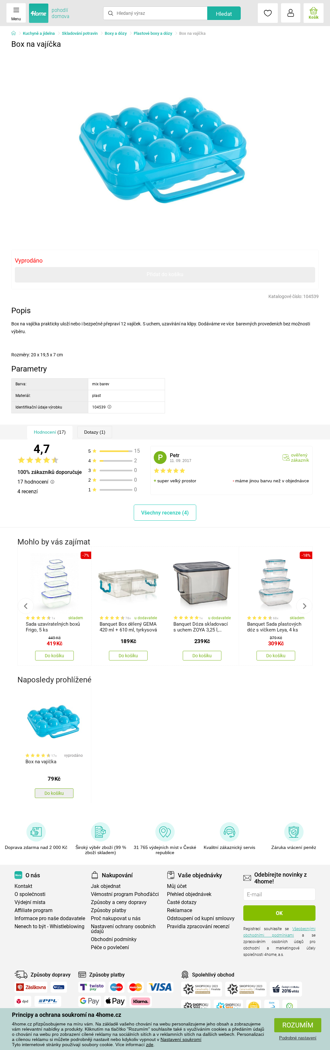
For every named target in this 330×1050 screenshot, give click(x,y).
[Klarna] (141, 1001)
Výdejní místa (30, 902)
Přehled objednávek (189, 894)
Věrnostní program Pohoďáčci (125, 894)
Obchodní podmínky (114, 939)
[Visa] (160, 987)
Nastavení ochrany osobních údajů (123, 929)
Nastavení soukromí (180, 1039)
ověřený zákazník (300, 457)
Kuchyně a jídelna (39, 33)
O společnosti (30, 894)
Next (304, 606)
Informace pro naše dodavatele (50, 918)
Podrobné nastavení (297, 1038)
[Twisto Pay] (91, 987)
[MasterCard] (136, 987)
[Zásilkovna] (31, 987)
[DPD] (23, 1001)
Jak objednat (106, 886)
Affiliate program (34, 910)
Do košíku (54, 655)
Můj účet (177, 886)
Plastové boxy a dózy (153, 33)
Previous (26, 606)
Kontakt (23, 886)
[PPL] (48, 1001)
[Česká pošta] (59, 987)
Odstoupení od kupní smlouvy (201, 918)
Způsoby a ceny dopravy (119, 902)
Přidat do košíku (165, 274)
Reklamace (179, 910)
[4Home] (15, 33)
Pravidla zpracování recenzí (198, 926)
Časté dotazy (182, 902)
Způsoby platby (108, 910)
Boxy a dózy (116, 33)
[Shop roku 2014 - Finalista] (228, 1007)
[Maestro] (116, 987)
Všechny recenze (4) (165, 513)
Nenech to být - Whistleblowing (49, 926)
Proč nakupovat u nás (116, 918)
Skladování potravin (80, 33)
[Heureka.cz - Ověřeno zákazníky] (253, 1007)
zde (149, 1044)
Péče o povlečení (110, 947)
